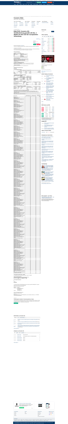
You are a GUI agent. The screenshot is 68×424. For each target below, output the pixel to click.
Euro (30, 0)
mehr (42, 101)
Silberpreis (22, 420)
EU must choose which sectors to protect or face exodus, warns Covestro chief (28, 323)
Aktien (15, 4)
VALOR (15, 19)
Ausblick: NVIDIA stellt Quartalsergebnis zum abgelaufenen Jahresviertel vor (48, 154)
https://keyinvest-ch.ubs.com (47, 119)
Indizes (21, 4)
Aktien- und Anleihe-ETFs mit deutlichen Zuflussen (50, 97)
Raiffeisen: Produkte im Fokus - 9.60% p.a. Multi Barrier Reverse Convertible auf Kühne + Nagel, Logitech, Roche (50, 91)
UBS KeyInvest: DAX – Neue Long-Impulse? (50, 81)
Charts (34, 43)
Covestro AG (43, 132)
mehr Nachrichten (16, 328)
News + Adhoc (27, 22)
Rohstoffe (40, 4)
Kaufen (35, 44)
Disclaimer (39, 414)
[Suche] (35, 2)
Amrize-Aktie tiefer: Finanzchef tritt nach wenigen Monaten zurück (48, 149)
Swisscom (43, 45)
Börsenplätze (15, 25)
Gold (38, 0)
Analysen (38, 43)
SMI (14, 0)
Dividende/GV (33, 25)
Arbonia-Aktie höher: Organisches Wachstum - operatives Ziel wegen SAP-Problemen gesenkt (48, 157)
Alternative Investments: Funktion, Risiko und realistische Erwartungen (49, 128)
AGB (38, 415)
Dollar (47, 0)
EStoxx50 (35, 0)
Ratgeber (52, 4)
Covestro (22, 45)
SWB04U (53, 115)
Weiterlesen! (16, 303)
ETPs (28, 4)
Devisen (44, 4)
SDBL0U (53, 113)
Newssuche (44, 29)
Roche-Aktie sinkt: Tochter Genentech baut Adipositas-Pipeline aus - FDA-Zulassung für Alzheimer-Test (47, 142)
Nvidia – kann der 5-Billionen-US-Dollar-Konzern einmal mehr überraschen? (50, 84)
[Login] (53, 2)
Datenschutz (39, 413)
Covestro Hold (19, 334)
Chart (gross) (21, 22)
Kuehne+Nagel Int (44, 51)
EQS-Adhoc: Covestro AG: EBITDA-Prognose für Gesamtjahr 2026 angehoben (28, 319)
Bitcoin (43, 0)
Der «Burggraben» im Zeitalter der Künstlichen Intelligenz (50, 78)
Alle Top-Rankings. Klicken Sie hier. (46, 183)
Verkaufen (38, 44)
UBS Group (43, 44)
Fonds (23, 4)
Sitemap (15, 415)
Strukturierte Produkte (45, 22)
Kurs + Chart (15, 22)
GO (52, 31)
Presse (15, 414)
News (18, 4)
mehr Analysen (16, 342)
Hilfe (25, 412)
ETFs (26, 4)
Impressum (39, 412)
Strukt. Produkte (35, 4)
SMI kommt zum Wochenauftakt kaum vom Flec (50, 94)
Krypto (31, 4)
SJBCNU (53, 110)
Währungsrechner (40, 420)
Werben (26, 413)
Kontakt (15, 412)
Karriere (15, 413)
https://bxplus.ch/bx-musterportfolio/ (46, 69)
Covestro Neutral (19, 337)
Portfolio (52, 22)
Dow (21, 0)
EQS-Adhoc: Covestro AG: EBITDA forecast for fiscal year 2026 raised (27, 321)
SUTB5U (53, 116)
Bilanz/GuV (33, 22)
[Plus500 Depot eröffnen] (18, 2)
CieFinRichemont (44, 41)
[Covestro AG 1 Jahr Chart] (52, 132)
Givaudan (43, 42)
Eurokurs (19, 420)
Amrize (42, 38)
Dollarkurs (15, 420)
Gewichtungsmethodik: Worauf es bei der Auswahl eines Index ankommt (48, 126)
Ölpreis (44, 420)
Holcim (42, 39)
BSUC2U (53, 109)
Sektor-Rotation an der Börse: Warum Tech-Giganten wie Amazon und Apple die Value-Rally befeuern (47, 147)
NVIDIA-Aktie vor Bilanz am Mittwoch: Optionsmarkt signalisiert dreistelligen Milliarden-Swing (47, 152)
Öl (51, 0)
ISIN (19, 19)
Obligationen (48, 4)
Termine (38, 22)
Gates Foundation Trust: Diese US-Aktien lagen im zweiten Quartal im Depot (47, 137)
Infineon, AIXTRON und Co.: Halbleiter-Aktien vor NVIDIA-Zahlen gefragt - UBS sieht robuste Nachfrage (48, 160)
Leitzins (47, 420)
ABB (42, 48)
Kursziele (26, 25)
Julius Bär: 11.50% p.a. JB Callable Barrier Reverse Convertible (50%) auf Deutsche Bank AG (50, 87)
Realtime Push (21, 25)
